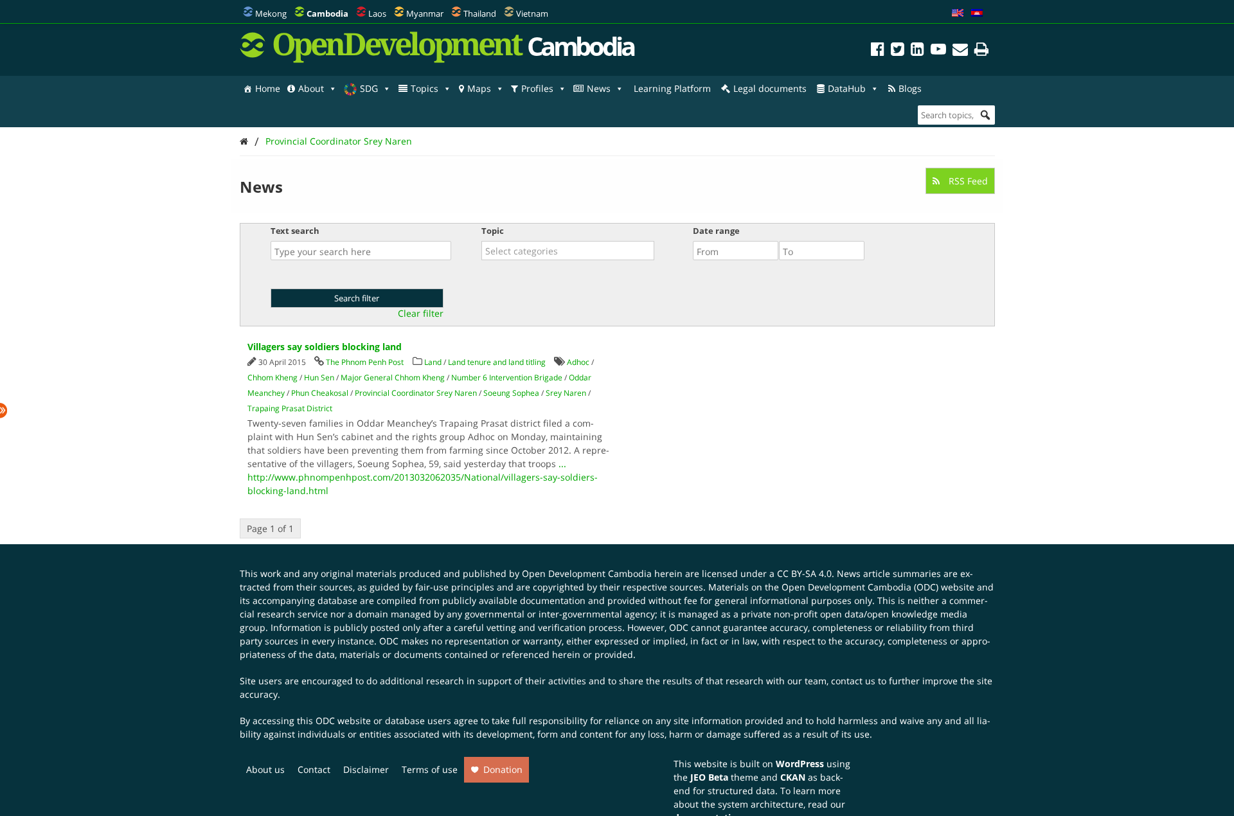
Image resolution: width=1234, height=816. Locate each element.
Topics (424, 88)
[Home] (244, 141)
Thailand (479, 13)
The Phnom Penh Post (365, 362)
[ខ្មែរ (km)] (977, 13)
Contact (314, 769)
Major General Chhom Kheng (393, 377)
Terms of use (430, 769)
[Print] (981, 51)
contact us (853, 681)
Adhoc (578, 362)
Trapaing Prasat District (289, 408)
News (599, 88)
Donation (503, 769)
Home (267, 88)
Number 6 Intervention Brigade (506, 377)
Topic (492, 230)
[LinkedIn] (917, 51)
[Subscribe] (960, 51)
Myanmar (424, 13)
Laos (377, 13)
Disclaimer (366, 769)
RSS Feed (967, 181)
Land (433, 362)
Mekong (271, 13)
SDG (369, 88)
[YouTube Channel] (938, 51)
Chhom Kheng (272, 377)
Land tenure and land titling (497, 362)
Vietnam (532, 13)
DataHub (847, 88)
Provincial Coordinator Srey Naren (338, 141)
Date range (716, 230)
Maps (479, 88)
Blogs (910, 88)
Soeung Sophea (511, 392)
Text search (295, 230)
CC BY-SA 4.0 (804, 573)
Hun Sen (319, 377)
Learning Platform (672, 88)
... (562, 463)
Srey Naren (566, 392)
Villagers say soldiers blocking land (324, 347)
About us (265, 769)
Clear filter (420, 313)
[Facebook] (877, 51)
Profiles (537, 88)
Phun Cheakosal (319, 392)
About (311, 88)
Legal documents (770, 88)
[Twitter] (897, 51)
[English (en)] (957, 13)
